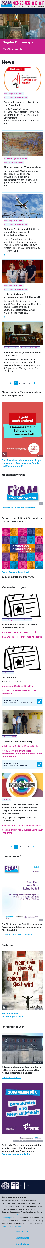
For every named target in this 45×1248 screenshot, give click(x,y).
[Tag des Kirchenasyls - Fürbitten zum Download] (22, 128)
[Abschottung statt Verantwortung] (22, 190)
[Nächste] (34, 383)
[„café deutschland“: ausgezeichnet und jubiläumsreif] (22, 317)
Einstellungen (22, 1237)
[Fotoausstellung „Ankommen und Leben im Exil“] (22, 375)
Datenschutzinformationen (12, 1226)
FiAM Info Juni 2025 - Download (17, 934)
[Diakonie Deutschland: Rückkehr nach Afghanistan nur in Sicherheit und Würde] (22, 255)
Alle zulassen (22, 1231)
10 (29, 382)
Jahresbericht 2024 (11, 1077)
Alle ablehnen (22, 1244)
